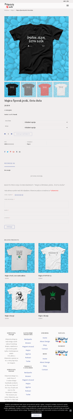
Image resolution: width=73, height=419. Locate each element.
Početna (6, 10)
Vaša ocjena (8, 194)
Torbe (28, 361)
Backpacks (28, 339)
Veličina (8, 120)
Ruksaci (28, 357)
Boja (6, 126)
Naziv (6, 210)
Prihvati (36, 415)
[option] (36, 48)
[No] (70, 411)
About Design (45, 341)
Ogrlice (28, 354)
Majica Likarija (43, 316)
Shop (45, 345)
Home (45, 338)
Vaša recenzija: (9, 199)
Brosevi (28, 343)
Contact (45, 349)
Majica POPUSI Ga (44, 276)
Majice (12, 10)
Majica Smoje (9, 316)
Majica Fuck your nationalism (15, 276)
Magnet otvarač (28, 346)
